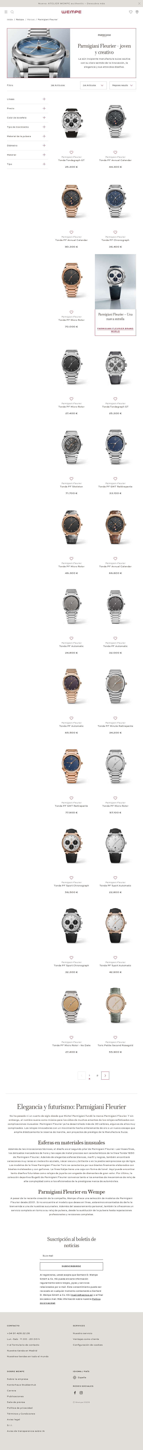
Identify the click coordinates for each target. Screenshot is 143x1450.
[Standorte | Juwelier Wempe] (137, 12)
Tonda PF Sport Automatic (115, 885)
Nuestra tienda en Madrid (22, 1350)
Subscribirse (71, 1266)
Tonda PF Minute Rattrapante (115, 726)
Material (11, 155)
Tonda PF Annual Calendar (115, 160)
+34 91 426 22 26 (18, 1333)
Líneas (10, 99)
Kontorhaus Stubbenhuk (21, 1384)
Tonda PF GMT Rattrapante (71, 806)
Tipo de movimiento (18, 127)
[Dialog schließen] (140, 3)
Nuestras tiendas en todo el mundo (28, 1356)
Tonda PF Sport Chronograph (71, 885)
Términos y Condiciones (21, 1413)
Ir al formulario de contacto (23, 1345)
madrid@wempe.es (81, 1295)
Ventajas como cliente (86, 1339)
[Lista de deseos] (131, 12)
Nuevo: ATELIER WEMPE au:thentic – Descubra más (71, 3)
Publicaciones (15, 1396)
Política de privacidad (19, 1408)
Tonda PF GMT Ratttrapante (115, 486)
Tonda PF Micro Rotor (71, 320)
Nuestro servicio (82, 1333)
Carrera (11, 1390)
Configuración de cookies (88, 1345)
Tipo (9, 164)
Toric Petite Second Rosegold (115, 1045)
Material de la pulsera (19, 136)
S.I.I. (10, 1425)
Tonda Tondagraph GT (71, 160)
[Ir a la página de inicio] (71, 12)
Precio (10, 108)
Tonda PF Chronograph (115, 240)
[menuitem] (6, 12)
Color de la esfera (16, 117)
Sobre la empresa (17, 1379)
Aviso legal (13, 1419)
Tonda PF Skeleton (71, 486)
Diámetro (12, 145)
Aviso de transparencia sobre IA (26, 1431)
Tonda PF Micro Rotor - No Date (71, 1045)
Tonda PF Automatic (71, 646)
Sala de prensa (16, 1402)
